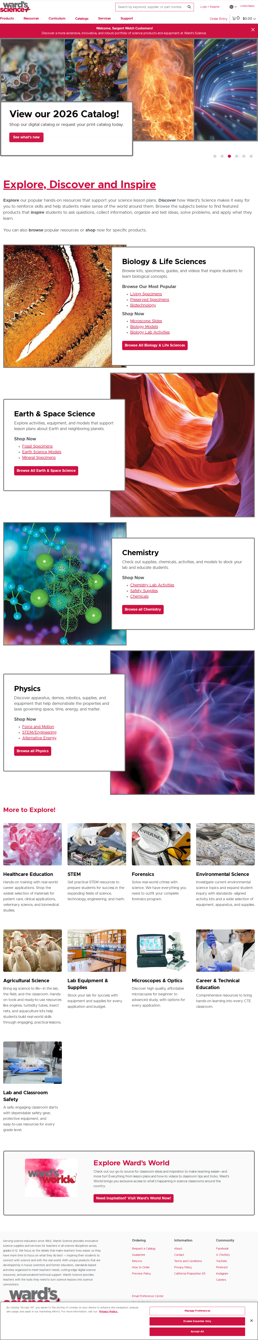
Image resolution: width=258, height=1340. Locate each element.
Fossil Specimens (37, 446)
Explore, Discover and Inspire (79, 184)
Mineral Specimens (39, 458)
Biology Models (144, 327)
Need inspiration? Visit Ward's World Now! (133, 1198)
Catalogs (81, 18)
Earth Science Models (41, 452)
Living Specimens (146, 294)
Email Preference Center (148, 1296)
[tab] (214, 156)
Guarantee (138, 1255)
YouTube (221, 1261)
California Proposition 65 (189, 1273)
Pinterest (222, 1267)
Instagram (222, 1273)
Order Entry (218, 19)
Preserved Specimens (149, 300)
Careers (221, 1280)
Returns (137, 1261)
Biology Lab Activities (150, 332)
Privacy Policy (183, 1267)
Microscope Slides (146, 321)
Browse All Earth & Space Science (46, 471)
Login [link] (203, 7)
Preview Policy (141, 1273)
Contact (179, 1255)
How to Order (141, 1267)
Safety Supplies (144, 591)
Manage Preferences (197, 1311)
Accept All (197, 1331)
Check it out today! (28, 119)
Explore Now (26, 149)
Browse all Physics (33, 751)
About (178, 1248)
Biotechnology (143, 305)
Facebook (222, 1248)
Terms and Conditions (188, 1261)
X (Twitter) (223, 1255)
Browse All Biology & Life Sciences (155, 345)
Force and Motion (38, 727)
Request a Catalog (143, 1248)
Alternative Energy (39, 738)
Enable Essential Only (197, 1321)
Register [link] (215, 7)
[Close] (253, 29)
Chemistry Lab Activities (152, 585)
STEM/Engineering (39, 732)
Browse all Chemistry (143, 609)
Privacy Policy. (108, 1311)
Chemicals (139, 596)
